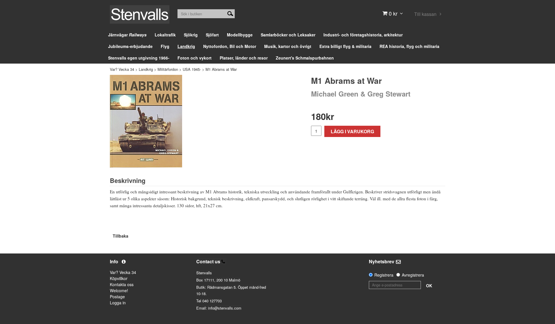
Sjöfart (212, 35)
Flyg (165, 46)
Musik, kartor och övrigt (287, 46)
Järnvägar (127, 35)
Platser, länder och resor (244, 58)
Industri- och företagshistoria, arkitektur (363, 35)
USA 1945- (192, 69)
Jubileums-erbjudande (130, 46)
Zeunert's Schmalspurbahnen (305, 58)
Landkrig (186, 46)
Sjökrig (191, 35)
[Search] (230, 13)
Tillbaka (120, 236)
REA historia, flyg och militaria (409, 46)
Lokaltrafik (165, 35)
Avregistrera (413, 275)
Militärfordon (168, 69)
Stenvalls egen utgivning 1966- (138, 58)
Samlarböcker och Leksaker (288, 35)
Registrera (383, 275)
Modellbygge (240, 35)
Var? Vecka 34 (122, 69)
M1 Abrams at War (221, 69)
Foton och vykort (194, 58)
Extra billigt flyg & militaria (345, 46)
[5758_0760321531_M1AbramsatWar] (146, 121)
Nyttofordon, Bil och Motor (229, 46)
